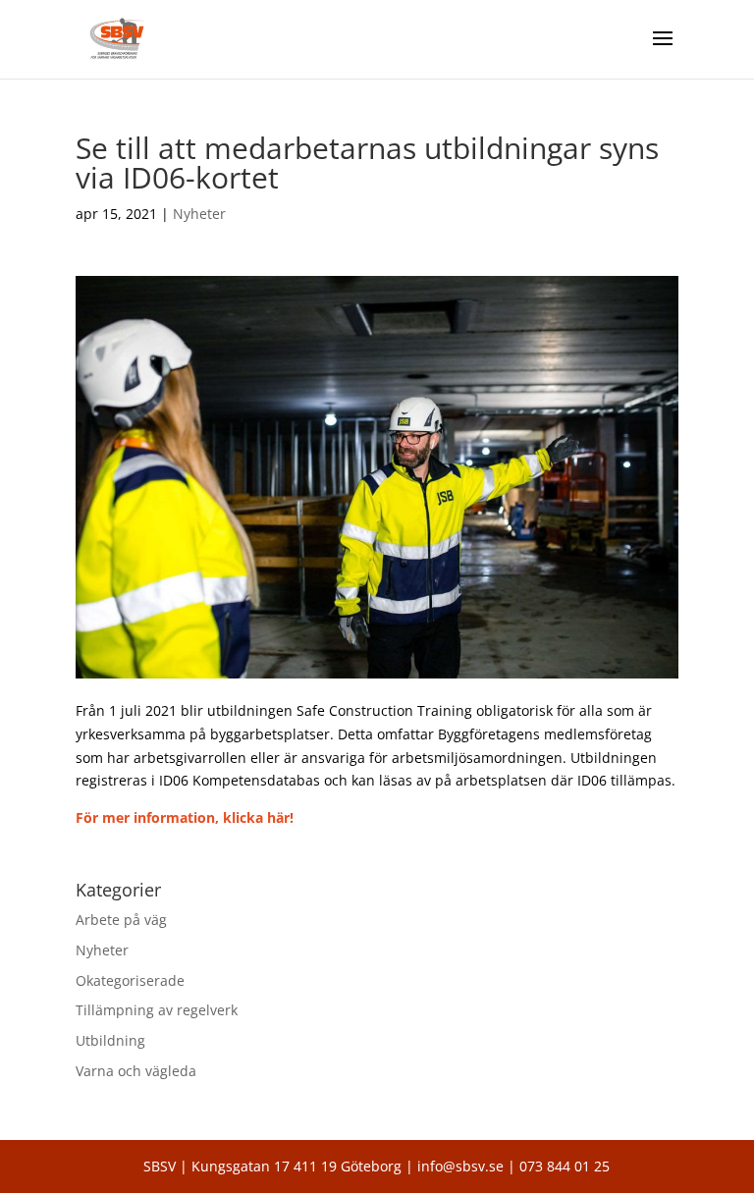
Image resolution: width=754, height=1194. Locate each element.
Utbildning (110, 1040)
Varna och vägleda (136, 1070)
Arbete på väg (121, 919)
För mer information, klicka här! (185, 817)
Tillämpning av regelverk (157, 1010)
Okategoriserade (130, 980)
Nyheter (199, 213)
